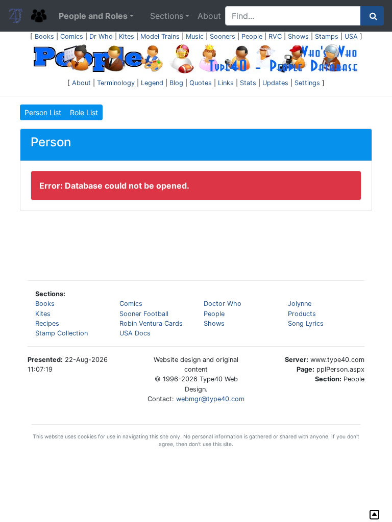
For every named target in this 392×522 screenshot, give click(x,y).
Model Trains (160, 36)
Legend (152, 83)
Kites (126, 36)
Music (195, 36)
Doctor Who (222, 303)
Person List (42, 112)
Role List (84, 112)
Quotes (200, 83)
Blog (176, 83)
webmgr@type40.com (210, 399)
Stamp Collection (61, 333)
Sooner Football (143, 314)
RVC (275, 36)
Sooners (222, 36)
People (251, 36)
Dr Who (101, 36)
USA (351, 36)
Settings (307, 83)
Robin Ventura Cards (151, 323)
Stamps (326, 36)
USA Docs (135, 333)
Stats (248, 83)
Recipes (47, 323)
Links (226, 83)
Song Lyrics (306, 323)
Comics (71, 36)
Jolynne (299, 303)
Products (302, 314)
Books (44, 36)
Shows (298, 36)
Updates (275, 83)
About (209, 16)
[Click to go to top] (374, 514)
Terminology (116, 83)
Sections (166, 16)
